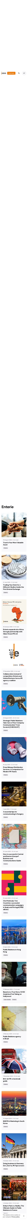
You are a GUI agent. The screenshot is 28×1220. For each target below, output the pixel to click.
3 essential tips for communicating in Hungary (13, 813)
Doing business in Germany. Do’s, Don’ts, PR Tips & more (13, 1164)
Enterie (6, 548)
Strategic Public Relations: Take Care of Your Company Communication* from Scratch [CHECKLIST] (13, 724)
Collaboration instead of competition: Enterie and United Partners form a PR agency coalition (12, 677)
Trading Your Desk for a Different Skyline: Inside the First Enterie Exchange (13, 587)
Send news (11, 73)
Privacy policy (16, 1217)
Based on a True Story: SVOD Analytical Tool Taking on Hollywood (14, 994)
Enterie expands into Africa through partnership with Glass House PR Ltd (13, 631)
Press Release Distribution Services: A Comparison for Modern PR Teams (13, 769)
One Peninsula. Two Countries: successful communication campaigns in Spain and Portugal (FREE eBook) (13, 905)
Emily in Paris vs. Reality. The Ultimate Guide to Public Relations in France (13, 1208)
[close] (24, 1216)
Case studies (7, 999)
